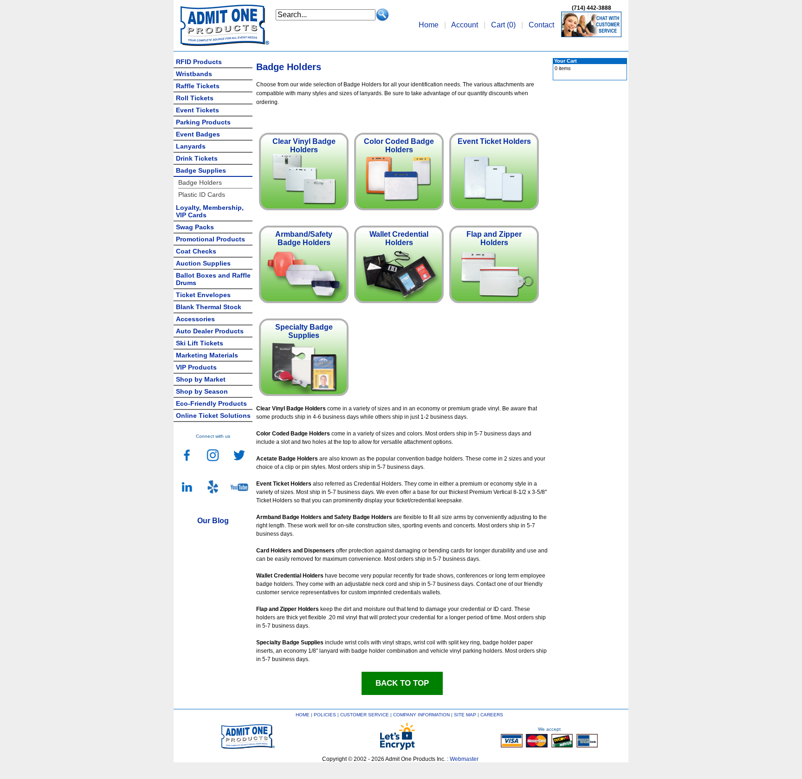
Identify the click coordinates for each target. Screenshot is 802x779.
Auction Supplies (203, 263)
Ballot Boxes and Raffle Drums (213, 279)
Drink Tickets (197, 158)
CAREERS (491, 714)
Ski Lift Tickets (199, 343)
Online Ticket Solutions (213, 415)
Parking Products (203, 122)
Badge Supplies (201, 170)
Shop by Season (202, 391)
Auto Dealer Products (210, 331)
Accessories (195, 319)
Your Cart (565, 61)
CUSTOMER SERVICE (364, 714)
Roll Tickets (194, 98)
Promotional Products (210, 239)
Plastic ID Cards (201, 194)
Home (429, 25)
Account (464, 25)
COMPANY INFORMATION (421, 714)
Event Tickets (197, 110)
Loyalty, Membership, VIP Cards (210, 211)
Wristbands (194, 74)
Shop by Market (201, 379)
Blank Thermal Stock (208, 307)
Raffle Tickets (198, 86)
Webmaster (464, 759)
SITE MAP (465, 714)
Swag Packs (195, 227)
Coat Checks (196, 251)
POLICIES (325, 714)
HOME (303, 714)
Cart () (503, 25)
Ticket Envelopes (203, 295)
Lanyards (191, 146)
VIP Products (196, 367)
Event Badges (198, 134)
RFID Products (199, 61)
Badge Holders (200, 182)
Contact (541, 25)
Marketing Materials (207, 355)
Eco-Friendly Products (211, 403)
